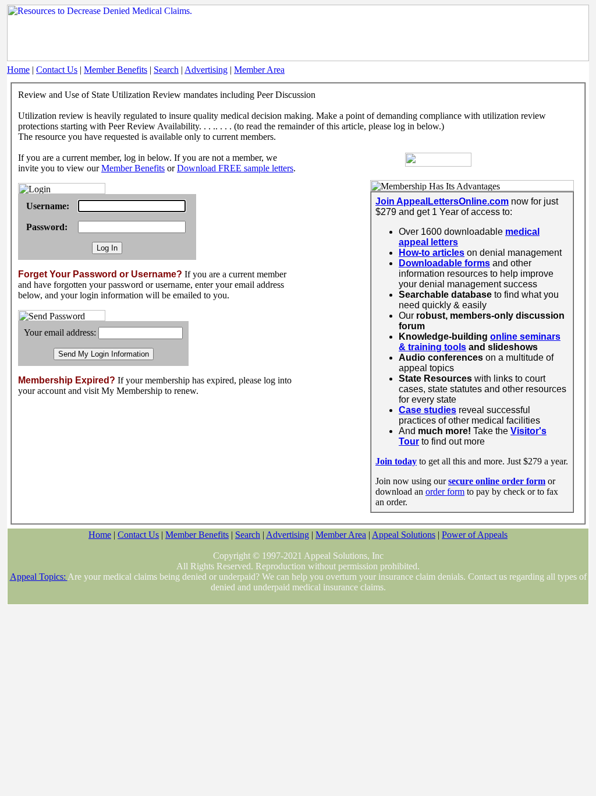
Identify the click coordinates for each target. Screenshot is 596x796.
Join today (396, 461)
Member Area (259, 70)
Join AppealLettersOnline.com (442, 201)
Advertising (206, 70)
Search (166, 70)
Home (18, 70)
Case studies (427, 410)
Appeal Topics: (39, 577)
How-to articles (431, 253)
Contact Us (56, 70)
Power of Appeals (475, 535)
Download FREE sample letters (235, 168)
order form (444, 491)
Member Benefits (115, 70)
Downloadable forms (444, 263)
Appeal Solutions (403, 535)
